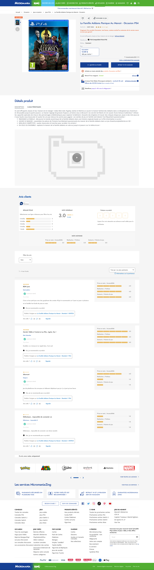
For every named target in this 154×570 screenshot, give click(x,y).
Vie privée (128, 566)
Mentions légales (118, 566)
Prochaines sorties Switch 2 (99, 517)
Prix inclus (131, 57)
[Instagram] (94, 503)
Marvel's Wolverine (121, 512)
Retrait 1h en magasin (125, 65)
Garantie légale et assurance (104, 566)
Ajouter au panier (95, 65)
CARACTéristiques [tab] (34, 107)
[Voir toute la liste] (127, 3)
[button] (48, 3)
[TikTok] (99, 503)
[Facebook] (83, 503)
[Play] (77, 157)
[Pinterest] (104, 503)
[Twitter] (88, 503)
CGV (94, 566)
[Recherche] (138, 3)
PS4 (91, 40)
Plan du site (136, 566)
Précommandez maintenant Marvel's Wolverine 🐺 (76, 8)
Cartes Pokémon (70, 517)
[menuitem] (48, 3)
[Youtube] (110, 503)
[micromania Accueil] (27, 3)
